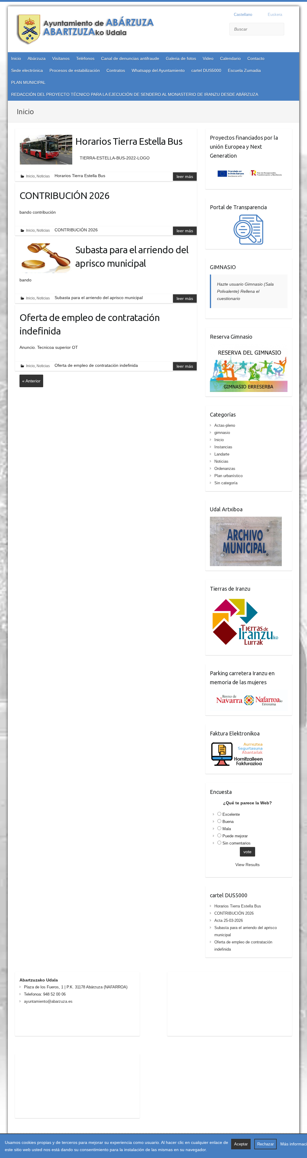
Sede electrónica (27, 70)
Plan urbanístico (228, 476)
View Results (247, 864)
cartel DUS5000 (206, 70)
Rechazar (265, 1144)
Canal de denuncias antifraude (130, 58)
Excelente (231, 814)
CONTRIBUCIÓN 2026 (64, 195)
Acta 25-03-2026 (228, 920)
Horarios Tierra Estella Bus (128, 141)
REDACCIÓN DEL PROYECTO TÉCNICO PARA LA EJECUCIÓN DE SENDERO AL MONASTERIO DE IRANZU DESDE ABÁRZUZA (134, 94)
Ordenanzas (224, 468)
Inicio (16, 58)
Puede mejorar (235, 836)
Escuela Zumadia (244, 70)
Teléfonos (85, 58)
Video (208, 58)
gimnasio (222, 432)
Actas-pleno (224, 425)
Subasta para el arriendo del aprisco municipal (131, 256)
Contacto (255, 58)
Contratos (115, 70)
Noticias (43, 176)
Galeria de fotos (181, 58)
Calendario (230, 58)
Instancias (223, 447)
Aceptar (241, 1144)
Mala (226, 829)
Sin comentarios (236, 843)
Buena (228, 821)
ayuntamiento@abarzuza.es (48, 1001)
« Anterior (31, 381)
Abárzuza (37, 58)
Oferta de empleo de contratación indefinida (89, 324)
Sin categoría (225, 483)
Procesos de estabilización (74, 70)
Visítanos (61, 58)
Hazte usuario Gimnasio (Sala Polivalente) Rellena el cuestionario (245, 291)
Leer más (185, 176)
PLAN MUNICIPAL (28, 82)
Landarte (221, 454)
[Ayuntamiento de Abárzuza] (89, 30)
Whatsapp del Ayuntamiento (158, 70)
